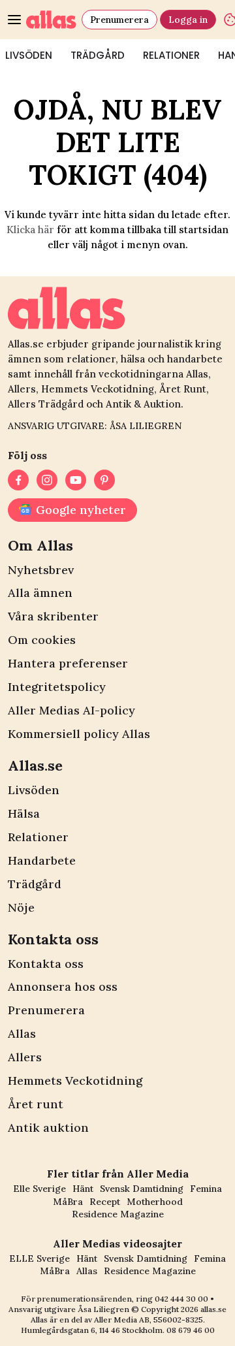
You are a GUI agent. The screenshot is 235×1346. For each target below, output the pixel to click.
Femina (206, 1188)
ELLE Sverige (39, 1258)
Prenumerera (119, 19)
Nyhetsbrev (41, 569)
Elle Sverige (39, 1188)
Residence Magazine (118, 1214)
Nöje (21, 907)
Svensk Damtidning (141, 1188)
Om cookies (42, 639)
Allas (22, 1033)
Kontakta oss (46, 963)
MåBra (68, 1202)
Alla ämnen (40, 592)
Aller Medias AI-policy (71, 710)
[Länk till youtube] (75, 480)
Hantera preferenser (68, 663)
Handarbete (42, 860)
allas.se (213, 1309)
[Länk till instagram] (47, 480)
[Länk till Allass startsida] (51, 19)
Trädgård (97, 55)
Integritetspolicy (57, 686)
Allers (25, 1057)
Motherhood (155, 1202)
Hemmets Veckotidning (75, 1080)
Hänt (82, 1188)
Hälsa (24, 813)
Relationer (171, 55)
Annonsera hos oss (63, 986)
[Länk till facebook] (18, 480)
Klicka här (30, 229)
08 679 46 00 (190, 1330)
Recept (104, 1202)
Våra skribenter (53, 616)
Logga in (188, 19)
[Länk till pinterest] (104, 480)
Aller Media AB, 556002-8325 (148, 1319)
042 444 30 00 (181, 1299)
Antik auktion (48, 1127)
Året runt (35, 1104)
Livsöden (33, 789)
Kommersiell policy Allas (79, 733)
